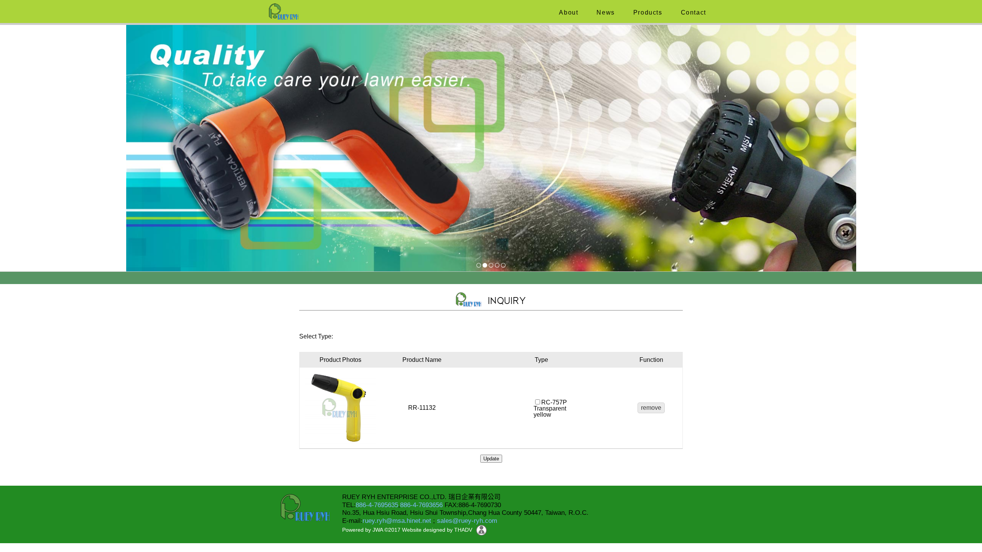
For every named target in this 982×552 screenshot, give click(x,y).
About (567, 12)
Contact (692, 12)
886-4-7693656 (421, 505)
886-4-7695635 (377, 505)
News (605, 12)
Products (646, 12)
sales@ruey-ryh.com (467, 520)
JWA (377, 530)
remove (651, 407)
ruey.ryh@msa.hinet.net (396, 520)
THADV (463, 530)
